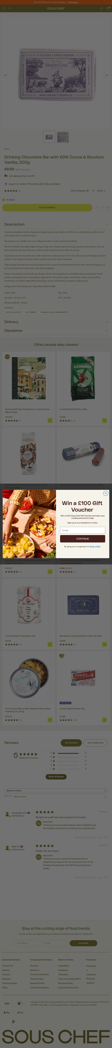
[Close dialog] (105, 493)
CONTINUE (82, 538)
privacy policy (95, 546)
